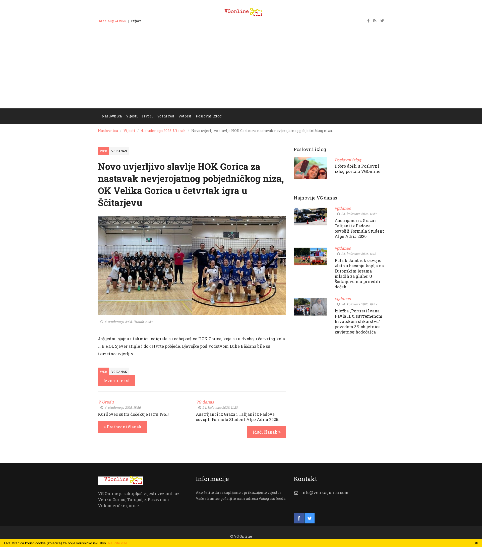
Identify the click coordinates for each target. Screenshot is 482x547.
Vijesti (129, 130)
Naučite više (117, 543)
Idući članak (265, 432)
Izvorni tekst (116, 380)
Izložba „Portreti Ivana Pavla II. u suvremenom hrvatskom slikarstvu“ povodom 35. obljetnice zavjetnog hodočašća (358, 321)
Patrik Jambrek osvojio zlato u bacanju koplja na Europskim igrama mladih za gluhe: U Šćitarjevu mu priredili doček (359, 273)
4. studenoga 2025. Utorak (163, 130)
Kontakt (152, 21)
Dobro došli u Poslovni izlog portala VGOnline (357, 168)
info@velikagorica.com (324, 492)
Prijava (136, 21)
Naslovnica (108, 130)
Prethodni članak (124, 426)
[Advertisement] (241, 71)
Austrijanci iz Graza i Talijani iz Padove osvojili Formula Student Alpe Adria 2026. (237, 417)
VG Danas (119, 151)
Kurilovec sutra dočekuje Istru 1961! (133, 414)
